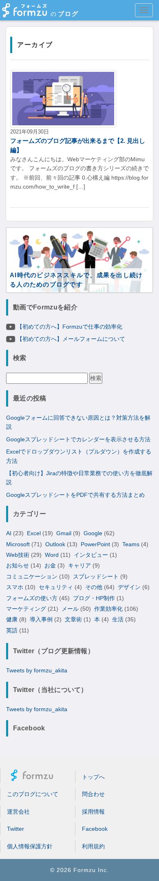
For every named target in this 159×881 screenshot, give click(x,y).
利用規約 (93, 846)
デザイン (129, 587)
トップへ (93, 777)
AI (8, 533)
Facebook (95, 828)
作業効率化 (108, 608)
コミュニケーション (31, 576)
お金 (50, 565)
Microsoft (18, 544)
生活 (118, 619)
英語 (12, 630)
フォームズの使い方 (31, 598)
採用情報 (93, 811)
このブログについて (32, 794)
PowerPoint (95, 544)
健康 (12, 619)
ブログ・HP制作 (94, 598)
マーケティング (26, 608)
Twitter (15, 828)
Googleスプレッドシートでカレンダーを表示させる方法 (78, 439)
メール (70, 608)
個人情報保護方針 (30, 846)
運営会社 (18, 811)
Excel (34, 533)
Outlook (55, 544)
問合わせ (93, 794)
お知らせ (17, 565)
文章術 (73, 619)
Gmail (63, 533)
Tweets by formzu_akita (36, 670)
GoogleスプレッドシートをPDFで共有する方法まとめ (75, 495)
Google (93, 533)
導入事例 (41, 619)
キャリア (79, 565)
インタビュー (91, 555)
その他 (93, 587)
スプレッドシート (96, 576)
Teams (130, 544)
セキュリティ (56, 587)
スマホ (14, 587)
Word (52, 555)
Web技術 (17, 555)
